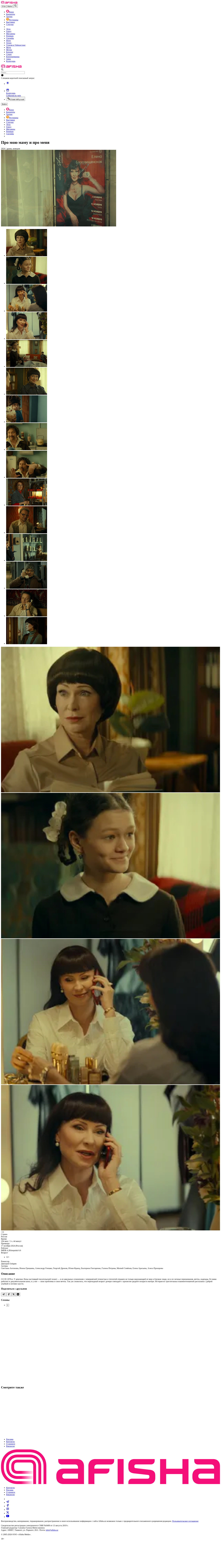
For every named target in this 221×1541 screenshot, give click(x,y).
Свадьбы (10, 38)
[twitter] (7, 1513)
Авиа (8, 59)
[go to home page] (9, 3)
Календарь (10, 61)
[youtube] (7, 1517)
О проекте (10, 1444)
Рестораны (13, 20)
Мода (8, 47)
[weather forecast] (113, 86)
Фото (8, 40)
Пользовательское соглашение (185, 1521)
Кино (11, 12)
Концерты (10, 14)
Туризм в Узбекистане (15, 45)
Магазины (10, 34)
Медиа (9, 50)
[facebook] (7, 1506)
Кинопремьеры (12, 57)
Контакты (10, 1441)
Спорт (9, 54)
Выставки (10, 22)
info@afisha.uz (52, 1530)
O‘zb (3, 6)
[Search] (15, 6)
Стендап (10, 24)
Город (8, 31)
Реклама (9, 1439)
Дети (8, 29)
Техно (8, 43)
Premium (9, 36)
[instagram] (7, 1510)
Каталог (9, 52)
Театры (9, 16)
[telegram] (7, 1502)
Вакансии (10, 1446)
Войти (10, 6)
